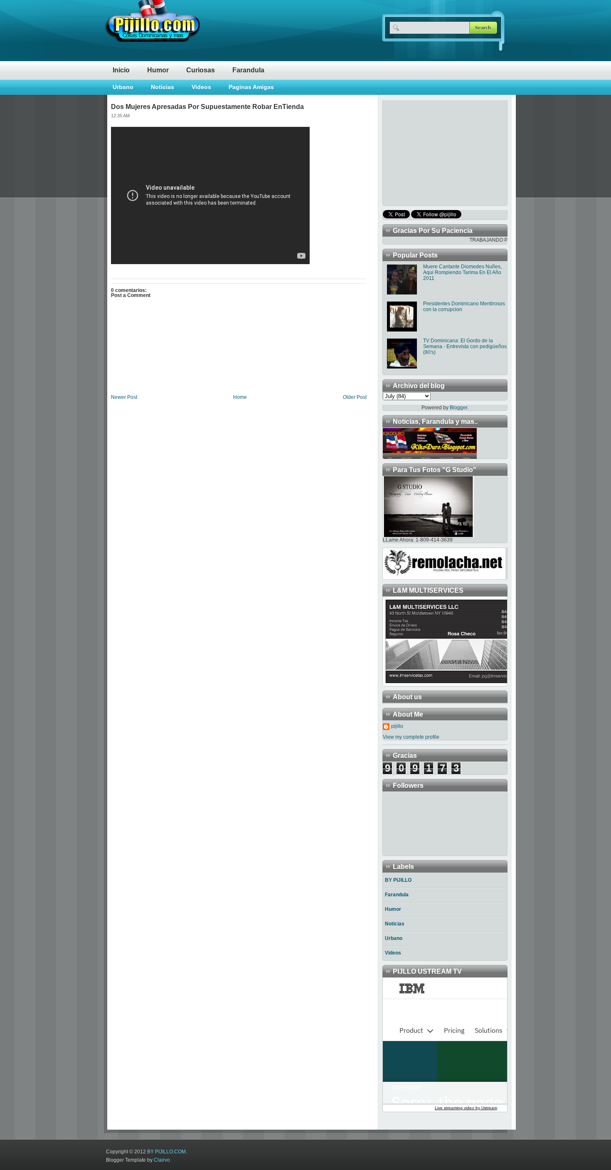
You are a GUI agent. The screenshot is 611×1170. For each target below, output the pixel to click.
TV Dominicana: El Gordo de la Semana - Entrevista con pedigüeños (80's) (465, 346)
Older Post (355, 397)
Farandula (248, 70)
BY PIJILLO (398, 880)
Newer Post (124, 397)
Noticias (162, 87)
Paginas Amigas (251, 87)
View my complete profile (411, 737)
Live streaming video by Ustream (466, 1108)
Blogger (458, 408)
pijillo (397, 726)
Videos (201, 87)
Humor (158, 70)
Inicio (121, 70)
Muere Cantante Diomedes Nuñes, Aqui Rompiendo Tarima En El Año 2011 (462, 272)
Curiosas (200, 70)
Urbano (123, 87)
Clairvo (162, 1160)
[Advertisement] (435, 152)
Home (240, 397)
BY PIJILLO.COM (166, 1152)
